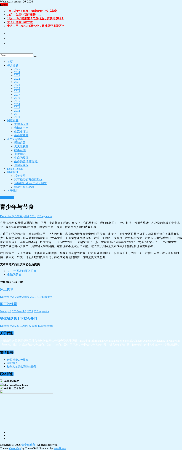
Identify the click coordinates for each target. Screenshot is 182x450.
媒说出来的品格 (24, 186)
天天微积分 (21, 146)
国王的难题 (8, 304)
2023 (17, 75)
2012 (17, 110)
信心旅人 (12, 363)
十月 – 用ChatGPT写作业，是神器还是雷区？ (36, 25)
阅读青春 (12, 120)
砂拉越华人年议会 (17, 359)
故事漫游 (20, 150)
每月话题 (12, 65)
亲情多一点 (21, 127)
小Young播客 (15, 139)
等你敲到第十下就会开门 (18, 318)
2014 (17, 104)
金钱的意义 (16, 274)
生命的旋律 (21, 157)
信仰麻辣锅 (21, 165)
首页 (10, 61)
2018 (17, 91)
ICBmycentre (44, 216)
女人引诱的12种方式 (20, 22)
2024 (17, 72)
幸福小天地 (21, 124)
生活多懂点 (21, 131)
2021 (17, 81)
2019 (17, 88)
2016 (17, 97)
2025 (17, 69)
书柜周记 (20, 153)
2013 (17, 107)
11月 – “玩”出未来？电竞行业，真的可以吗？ (35, 18)
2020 (17, 85)
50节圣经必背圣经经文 (28, 179)
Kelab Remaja (15, 168)
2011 (17, 113)
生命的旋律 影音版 (26, 161)
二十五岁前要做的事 (21, 270)
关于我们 (12, 190)
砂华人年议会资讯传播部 (21, 366)
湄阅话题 (20, 142)
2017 (17, 94)
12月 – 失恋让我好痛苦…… (24, 14)
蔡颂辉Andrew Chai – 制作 (30, 183)
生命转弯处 (21, 135)
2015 (17, 101)
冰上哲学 (7, 289)
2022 (17, 78)
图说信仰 (12, 172)
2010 (17, 116)
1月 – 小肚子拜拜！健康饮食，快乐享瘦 (32, 10)
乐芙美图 (20, 175)
